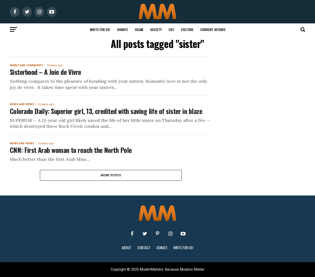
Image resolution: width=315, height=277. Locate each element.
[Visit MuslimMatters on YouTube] (183, 234)
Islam (139, 29)
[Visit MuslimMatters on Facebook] (132, 234)
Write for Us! (100, 29)
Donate (122, 29)
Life (171, 29)
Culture (187, 29)
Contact (144, 247)
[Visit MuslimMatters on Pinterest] (157, 234)
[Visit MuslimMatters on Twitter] (145, 234)
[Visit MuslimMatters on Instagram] (170, 234)
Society (156, 29)
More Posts (111, 175)
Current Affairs (212, 29)
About (126, 247)
